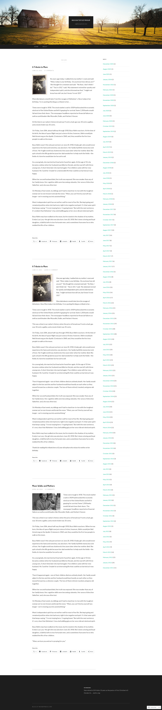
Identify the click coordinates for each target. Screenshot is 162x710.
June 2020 (106, 116)
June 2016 (106, 287)
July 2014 (106, 407)
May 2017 (106, 246)
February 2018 (107, 199)
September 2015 (108, 334)
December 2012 (108, 505)
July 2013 (106, 469)
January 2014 (107, 438)
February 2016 (107, 308)
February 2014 (107, 433)
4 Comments (50, 489)
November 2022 (108, 84)
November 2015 (108, 323)
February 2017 (107, 261)
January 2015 (107, 375)
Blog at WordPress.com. (42, 706)
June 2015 (106, 349)
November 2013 (108, 448)
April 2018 (106, 188)
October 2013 (107, 453)
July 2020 (106, 110)
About (44, 46)
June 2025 (106, 74)
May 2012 (106, 542)
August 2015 (107, 339)
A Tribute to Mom (40, 67)
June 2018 (106, 178)
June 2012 (106, 536)
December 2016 (108, 272)
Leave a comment (51, 270)
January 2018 (107, 204)
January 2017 (107, 266)
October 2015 (107, 329)
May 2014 (106, 417)
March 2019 (107, 152)
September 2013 (108, 459)
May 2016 (106, 292)
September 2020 (108, 105)
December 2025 (108, 64)
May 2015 (106, 355)
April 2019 (106, 147)
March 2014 (107, 427)
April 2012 (106, 547)
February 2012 (107, 557)
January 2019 (107, 157)
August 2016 (107, 277)
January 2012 (107, 562)
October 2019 (107, 126)
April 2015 (106, 360)
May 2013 (106, 479)
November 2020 (108, 100)
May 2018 (106, 183)
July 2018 (106, 173)
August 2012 (107, 526)
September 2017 (108, 225)
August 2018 (107, 168)
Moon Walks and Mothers (43, 485)
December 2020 (108, 95)
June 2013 (106, 474)
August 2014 (107, 401)
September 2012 (108, 521)
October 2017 (107, 220)
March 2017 (107, 256)
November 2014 (108, 386)
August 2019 (107, 136)
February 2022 (107, 90)
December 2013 (108, 443)
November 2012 (108, 510)
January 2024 (107, 79)
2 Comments (49, 70)
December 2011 (108, 568)
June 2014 (106, 412)
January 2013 (107, 500)
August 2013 (107, 464)
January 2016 (107, 313)
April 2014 (106, 422)
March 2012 (107, 552)
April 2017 (106, 251)
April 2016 (106, 297)
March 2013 (107, 490)
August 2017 (107, 230)
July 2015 (106, 344)
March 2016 (107, 303)
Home (36, 46)
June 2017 (106, 240)
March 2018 (107, 194)
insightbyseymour (81, 20)
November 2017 (108, 214)
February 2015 (107, 370)
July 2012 (106, 531)
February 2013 (107, 495)
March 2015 (107, 365)
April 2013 (106, 484)
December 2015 (108, 318)
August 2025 (107, 69)
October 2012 (107, 516)
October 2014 (107, 391)
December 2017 (108, 209)
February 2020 (107, 121)
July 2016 (106, 282)
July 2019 (106, 142)
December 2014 (108, 381)
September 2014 (108, 396)
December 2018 (108, 162)
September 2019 (108, 131)
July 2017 (106, 235)
